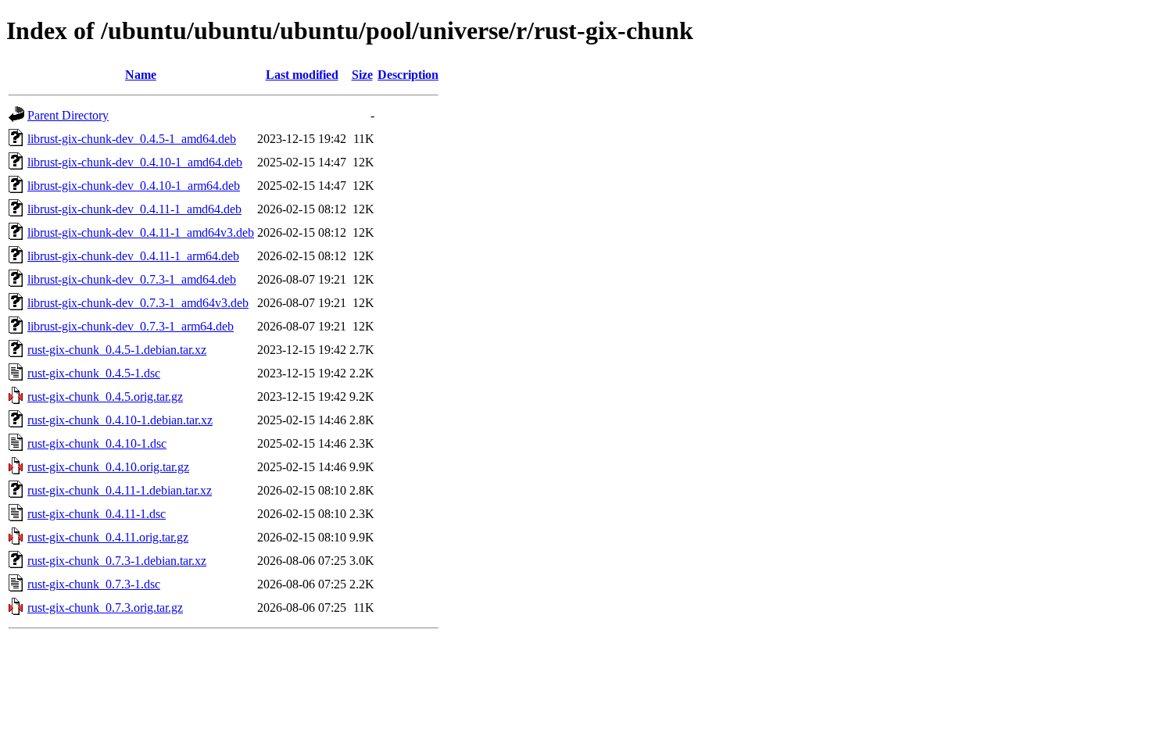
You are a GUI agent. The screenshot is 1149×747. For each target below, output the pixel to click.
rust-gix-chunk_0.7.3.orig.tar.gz (105, 607)
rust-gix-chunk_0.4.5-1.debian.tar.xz (116, 349)
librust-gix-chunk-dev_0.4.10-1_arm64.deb (133, 185)
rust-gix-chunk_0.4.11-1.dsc (96, 513)
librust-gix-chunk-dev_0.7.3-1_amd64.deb (131, 279)
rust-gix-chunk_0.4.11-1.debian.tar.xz (119, 490)
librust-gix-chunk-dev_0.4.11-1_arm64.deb (133, 256)
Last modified (302, 74)
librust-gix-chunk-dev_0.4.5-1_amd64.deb (131, 138)
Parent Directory (68, 115)
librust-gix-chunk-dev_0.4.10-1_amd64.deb (134, 162)
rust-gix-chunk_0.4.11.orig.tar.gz (107, 537)
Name (140, 74)
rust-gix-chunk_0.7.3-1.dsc (93, 584)
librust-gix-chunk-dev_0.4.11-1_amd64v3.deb (140, 232)
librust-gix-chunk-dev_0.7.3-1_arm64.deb (130, 326)
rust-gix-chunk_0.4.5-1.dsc (93, 373)
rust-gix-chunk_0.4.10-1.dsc (96, 443)
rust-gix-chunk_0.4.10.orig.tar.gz (108, 467)
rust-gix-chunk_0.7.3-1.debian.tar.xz (116, 560)
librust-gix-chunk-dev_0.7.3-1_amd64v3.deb (138, 302)
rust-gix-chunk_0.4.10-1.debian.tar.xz (120, 420)
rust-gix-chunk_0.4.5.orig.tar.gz (105, 396)
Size (362, 74)
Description (408, 74)
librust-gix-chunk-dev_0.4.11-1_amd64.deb (134, 209)
